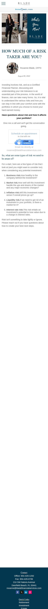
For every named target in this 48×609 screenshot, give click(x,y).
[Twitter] (21, 592)
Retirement (24, 602)
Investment (24, 605)
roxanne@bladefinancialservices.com (24, 588)
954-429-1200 (27, 576)
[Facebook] (17, 592)
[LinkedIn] (25, 592)
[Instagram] (30, 592)
